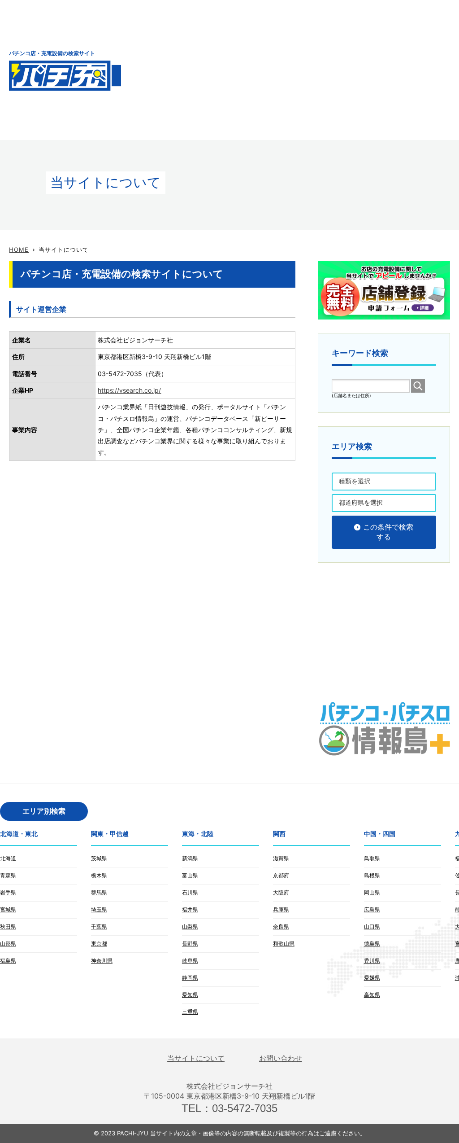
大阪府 (281, 892)
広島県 (372, 909)
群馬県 (99, 892)
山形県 (8, 943)
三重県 (190, 1011)
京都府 (281, 875)
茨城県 (99, 858)
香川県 (372, 960)
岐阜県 (190, 960)
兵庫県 (281, 909)
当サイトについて (196, 1058)
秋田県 (8, 926)
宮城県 (8, 909)
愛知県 (190, 994)
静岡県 (190, 977)
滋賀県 (281, 858)
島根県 (372, 875)
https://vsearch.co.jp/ (129, 390)
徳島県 (372, 943)
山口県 (372, 926)
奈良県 (281, 926)
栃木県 (99, 875)
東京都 (99, 943)
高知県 (372, 994)
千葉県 (99, 926)
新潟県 (190, 858)
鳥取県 (372, 858)
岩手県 (8, 892)
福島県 (8, 960)
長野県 (190, 943)
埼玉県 (99, 909)
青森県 (8, 875)
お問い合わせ (280, 1058)
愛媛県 (372, 977)
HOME (19, 249)
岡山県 (372, 892)
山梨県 (190, 926)
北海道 (8, 858)
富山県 (190, 875)
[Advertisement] (303, 69)
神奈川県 (102, 960)
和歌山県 (283, 943)
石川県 (190, 892)
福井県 (190, 909)
